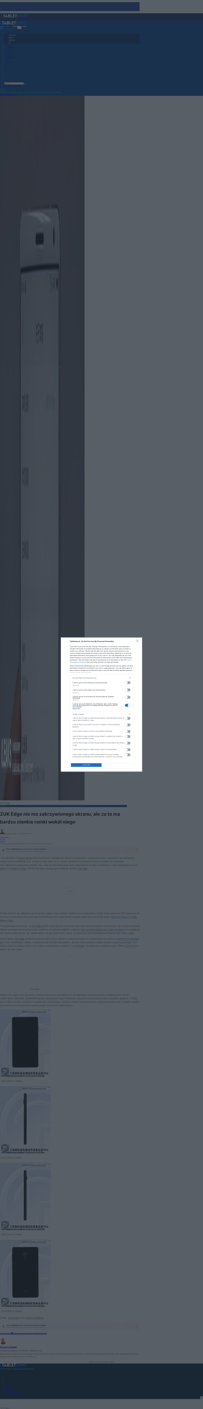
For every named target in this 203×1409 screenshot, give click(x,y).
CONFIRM (86, 765)
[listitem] (101, 678)
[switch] (127, 682)
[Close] (138, 642)
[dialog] (101, 704)
